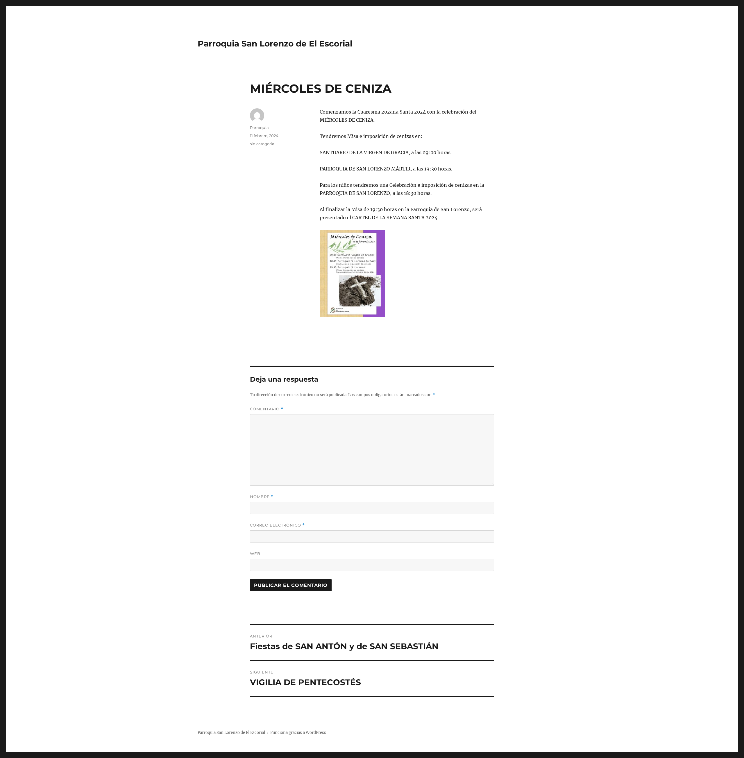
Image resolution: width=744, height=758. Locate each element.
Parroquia (259, 127)
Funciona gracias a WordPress (298, 732)
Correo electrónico (277, 525)
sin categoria (262, 143)
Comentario (266, 409)
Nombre (261, 496)
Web (255, 553)
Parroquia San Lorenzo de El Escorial (275, 44)
